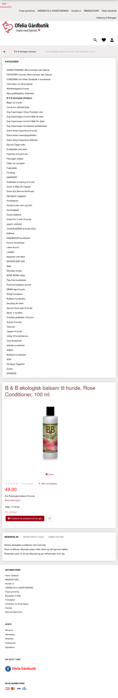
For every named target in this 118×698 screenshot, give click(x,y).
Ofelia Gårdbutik (109, 10)
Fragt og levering (27, 10)
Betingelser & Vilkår (13, 595)
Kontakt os (76, 10)
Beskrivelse (11, 536)
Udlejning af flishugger (106, 17)
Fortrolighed (10, 599)
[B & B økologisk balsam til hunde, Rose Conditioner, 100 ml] (50, 434)
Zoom (51, 474)
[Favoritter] (103, 39)
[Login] (112, 39)
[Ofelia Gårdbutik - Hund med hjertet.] (25, 27)
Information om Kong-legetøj (16, 604)
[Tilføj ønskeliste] (49, 518)
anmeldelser (27, 483)
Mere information (13, 500)
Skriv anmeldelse (49, 483)
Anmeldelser (56, 536)
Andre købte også (33, 536)
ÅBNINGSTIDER (91, 10)
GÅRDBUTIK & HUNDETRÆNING (53, 10)
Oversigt (8, 608)
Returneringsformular (13, 612)
